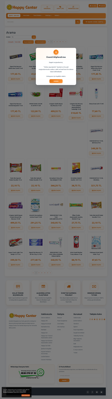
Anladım (56, 81)
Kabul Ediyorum (25, 395)
